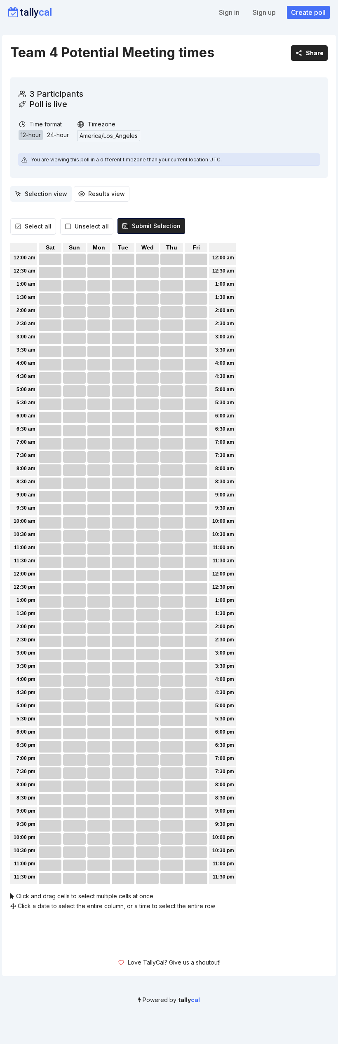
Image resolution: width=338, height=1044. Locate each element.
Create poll (308, 12)
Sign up (264, 12)
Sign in (229, 12)
